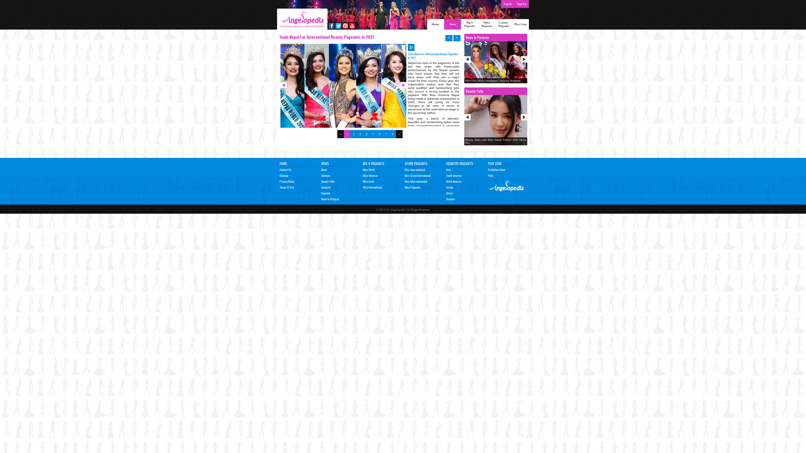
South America (454, 175)
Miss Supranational (415, 170)
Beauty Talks (328, 181)
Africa (449, 193)
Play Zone (520, 24)
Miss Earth (368, 181)
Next (524, 59)
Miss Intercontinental (416, 181)
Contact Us (285, 170)
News (453, 24)
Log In (508, 3)
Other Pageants (486, 24)
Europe (449, 187)
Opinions (325, 175)
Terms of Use (287, 187)
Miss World (369, 170)
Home (435, 24)
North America (453, 181)
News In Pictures (330, 199)
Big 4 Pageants (469, 24)
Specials (325, 193)
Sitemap (284, 175)
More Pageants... (414, 187)
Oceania (450, 199)
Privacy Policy (287, 181)
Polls (490, 175)
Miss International (372, 187)
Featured (326, 187)
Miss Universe (370, 175)
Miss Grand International (418, 175)
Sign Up (521, 3)
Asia (448, 170)
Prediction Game (496, 170)
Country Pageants (503, 24)
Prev (467, 59)
